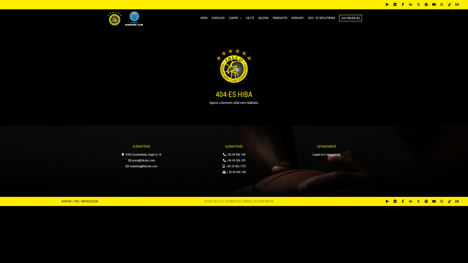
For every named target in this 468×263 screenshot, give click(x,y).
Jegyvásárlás (350, 18)
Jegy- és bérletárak (321, 18)
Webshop (297, 18)
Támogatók (279, 18)
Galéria (263, 18)
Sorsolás (218, 18)
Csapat (233, 18)
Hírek (204, 18)
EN (457, 4)
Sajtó (250, 18)
